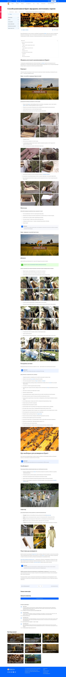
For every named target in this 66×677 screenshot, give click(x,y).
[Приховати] (57, 40)
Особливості (24, 53)
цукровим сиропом (46, 174)
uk (49, 1)
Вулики (13, 19)
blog (9, 1)
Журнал (22, 3)
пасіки (35, 471)
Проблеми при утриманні (13, 26)
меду (36, 380)
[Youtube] (16, 1)
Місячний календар (51, 3)
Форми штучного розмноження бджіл (27, 42)
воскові (50, 382)
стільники (43, 380)
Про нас (44, 669)
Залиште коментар (26, 595)
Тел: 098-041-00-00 (45, 672)
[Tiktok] (24, 1)
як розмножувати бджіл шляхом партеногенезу (38, 264)
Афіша (13, 3)
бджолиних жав (48, 515)
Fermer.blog (8, 3)
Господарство (28, 3)
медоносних (34, 554)
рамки (24, 105)
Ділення (23, 49)
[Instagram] (22, 1)
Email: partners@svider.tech (46, 673)
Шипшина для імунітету (26, 615)
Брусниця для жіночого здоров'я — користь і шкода (30, 621)
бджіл (45, 33)
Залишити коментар (39, 598)
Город (38, 3)
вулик (29, 104)
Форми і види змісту (13, 28)
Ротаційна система (25, 50)
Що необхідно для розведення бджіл (27, 52)
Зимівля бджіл (13, 17)
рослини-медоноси (37, 562)
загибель (24, 481)
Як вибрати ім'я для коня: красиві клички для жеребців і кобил (32, 610)
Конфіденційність (45, 668)
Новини (17, 3)
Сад (33, 3)
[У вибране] (22, 635)
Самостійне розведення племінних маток (27, 559)
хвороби (54, 480)
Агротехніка (43, 3)
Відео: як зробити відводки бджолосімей (29, 45)
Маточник (23, 46)
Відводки (23, 43)
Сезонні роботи (13, 21)
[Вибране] (58, 1)
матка (43, 555)
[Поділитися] (53, 30)
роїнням (43, 63)
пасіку (48, 387)
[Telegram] (20, 1)
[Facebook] (18, 1)
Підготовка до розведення (26, 56)
